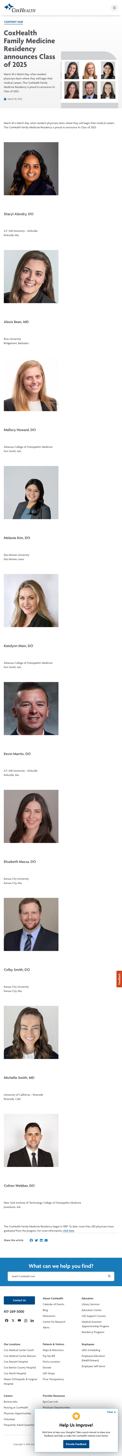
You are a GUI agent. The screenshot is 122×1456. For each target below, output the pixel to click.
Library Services (90, 1304)
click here (68, 1230)
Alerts (46, 1327)
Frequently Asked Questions (20, 1425)
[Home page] (20, 8)
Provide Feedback (76, 1444)
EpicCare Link (50, 1401)
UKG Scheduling (91, 1350)
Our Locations (12, 1344)
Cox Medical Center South (19, 1350)
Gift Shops (49, 1373)
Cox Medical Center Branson (20, 1356)
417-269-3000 (14, 1311)
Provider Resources (54, 1395)
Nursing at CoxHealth (16, 1407)
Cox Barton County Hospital (20, 1367)
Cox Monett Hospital (16, 1361)
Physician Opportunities (17, 1413)
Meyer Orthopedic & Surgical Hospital (20, 1381)
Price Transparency (53, 1379)
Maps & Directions (53, 1350)
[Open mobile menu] (114, 8)
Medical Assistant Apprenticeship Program (95, 1324)
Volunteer (9, 1419)
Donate (47, 1367)
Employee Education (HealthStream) (93, 1358)
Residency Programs (93, 1332)
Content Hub (13, 22)
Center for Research (54, 1321)
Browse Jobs (10, 1401)
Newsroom (49, 1316)
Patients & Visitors (53, 1344)
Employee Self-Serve (93, 1366)
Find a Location (51, 1361)
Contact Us (19, 1300)
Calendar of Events (53, 1304)
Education (87, 1298)
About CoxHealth (53, 1298)
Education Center (92, 1310)
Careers (8, 1395)
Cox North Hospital (15, 1373)
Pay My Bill (49, 1356)
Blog (45, 1310)
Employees (88, 1344)
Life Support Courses (94, 1316)
